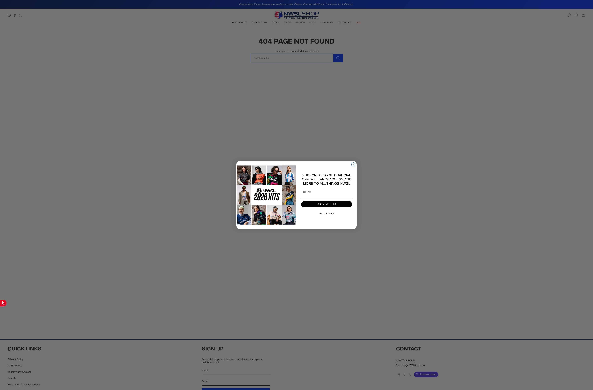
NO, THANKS (326, 213)
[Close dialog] (353, 164)
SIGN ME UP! (326, 204)
